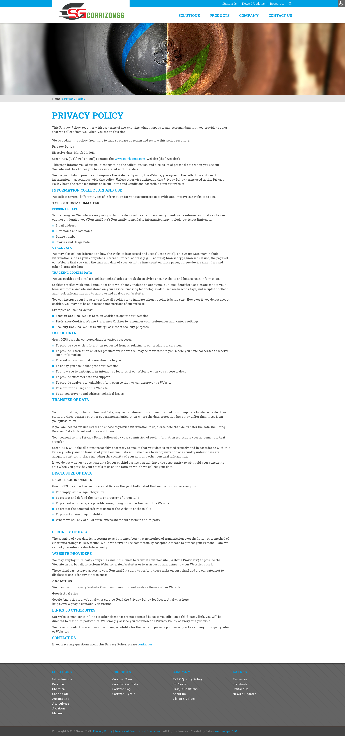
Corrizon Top (121, 689)
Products (219, 15)
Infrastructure (62, 679)
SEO (234, 731)
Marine (57, 713)
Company (249, 15)
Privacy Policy (103, 731)
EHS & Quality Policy (187, 679)
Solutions (189, 15)
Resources (277, 3)
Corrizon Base (122, 679)
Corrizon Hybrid (123, 694)
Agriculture (60, 703)
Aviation (58, 708)
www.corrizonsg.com (129, 159)
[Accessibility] (341, 3)
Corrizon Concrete (125, 684)
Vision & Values (183, 698)
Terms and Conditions (130, 731)
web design (222, 731)
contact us (145, 644)
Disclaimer (154, 731)
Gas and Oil (60, 694)
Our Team (179, 684)
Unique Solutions (184, 689)
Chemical (59, 689)
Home (56, 99)
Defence (58, 684)
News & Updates (253, 3)
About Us (179, 694)
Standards (229, 3)
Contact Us (280, 15)
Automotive (60, 698)
